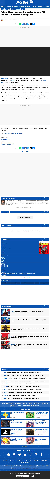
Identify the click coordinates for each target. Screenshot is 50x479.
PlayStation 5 (3, 245)
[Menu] (2, 2)
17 (28, 152)
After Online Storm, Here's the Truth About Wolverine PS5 (20, 395)
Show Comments (25, 217)
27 (9, 331)
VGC (20, 468)
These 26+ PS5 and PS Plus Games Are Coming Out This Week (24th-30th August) (25, 378)
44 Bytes (32, 460)
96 (9, 339)
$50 (25, 283)
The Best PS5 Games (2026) (7, 144)
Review (7, 143)
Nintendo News (40, 465)
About (7, 403)
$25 (34, 283)
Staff (11, 403)
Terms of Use (45, 403)
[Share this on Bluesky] (23, 24)
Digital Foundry (32, 465)
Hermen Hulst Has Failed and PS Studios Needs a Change (20, 384)
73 (9, 347)
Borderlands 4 (4, 78)
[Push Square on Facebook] (41, 455)
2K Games (7, 9)
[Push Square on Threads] (36, 455)
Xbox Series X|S (8, 249)
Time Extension (23, 465)
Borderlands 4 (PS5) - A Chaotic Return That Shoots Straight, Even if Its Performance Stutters (18, 273)
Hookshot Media (9, 460)
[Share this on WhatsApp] (20, 24)
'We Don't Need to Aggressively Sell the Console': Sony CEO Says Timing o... (23, 392)
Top (4, 403)
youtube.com (7, 133)
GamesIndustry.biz (26, 468)
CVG (34, 468)
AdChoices (38, 460)
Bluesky (26, 207)
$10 (44, 283)
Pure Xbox (16, 465)
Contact (30, 403)
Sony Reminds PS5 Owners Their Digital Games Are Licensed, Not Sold (22, 372)
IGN (47, 465)
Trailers (22, 9)
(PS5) (5, 139)
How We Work (17, 403)
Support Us (24, 403)
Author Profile (20, 207)
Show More (25, 446)
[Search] (47, 2)
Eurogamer (14, 468)
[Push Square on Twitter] (19, 455)
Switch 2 (2, 249)
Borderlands (17, 9)
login (26, 231)
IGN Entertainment (21, 460)
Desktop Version (35, 405)
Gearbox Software (4, 255)
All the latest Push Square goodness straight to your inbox (25, 473)
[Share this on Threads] (31, 24)
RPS (37, 468)
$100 (6, 283)
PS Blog (13, 80)
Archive (19, 405)
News (2, 9)
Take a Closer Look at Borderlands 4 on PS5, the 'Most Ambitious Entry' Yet (23, 13)
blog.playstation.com (17, 133)
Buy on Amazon (25, 277)
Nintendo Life (9, 465)
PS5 (12, 9)
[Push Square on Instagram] (30, 455)
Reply (32, 207)
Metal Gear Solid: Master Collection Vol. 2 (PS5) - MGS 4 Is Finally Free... (23, 386)
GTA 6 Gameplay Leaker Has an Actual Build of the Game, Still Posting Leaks (23, 375)
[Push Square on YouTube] (14, 455)
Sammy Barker (8, 20)
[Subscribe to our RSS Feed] (8, 455)
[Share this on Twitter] (28, 24)
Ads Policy (13, 405)
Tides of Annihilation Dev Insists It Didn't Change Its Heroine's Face (21, 398)
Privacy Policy (37, 403)
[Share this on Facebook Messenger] (33, 24)
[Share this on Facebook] (25, 24)
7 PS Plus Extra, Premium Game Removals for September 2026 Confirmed (23, 389)
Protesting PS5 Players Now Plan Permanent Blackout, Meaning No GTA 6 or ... (24, 381)
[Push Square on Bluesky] (25, 455)
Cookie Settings (26, 405)
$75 (15, 283)
